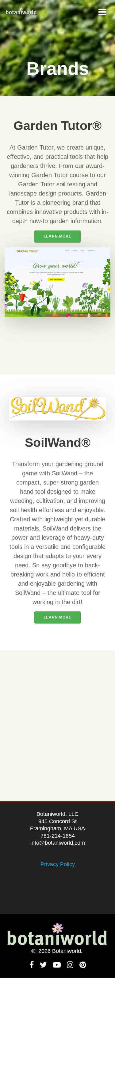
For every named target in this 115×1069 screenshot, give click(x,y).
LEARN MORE (57, 617)
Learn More (57, 236)
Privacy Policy (57, 864)
